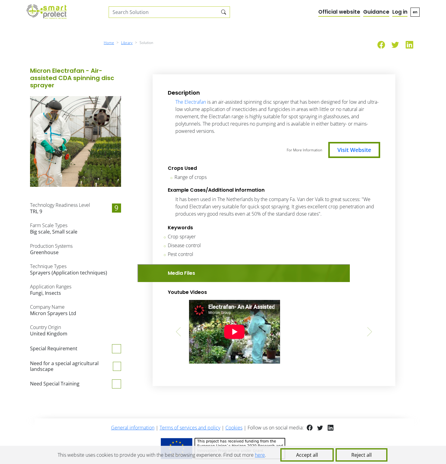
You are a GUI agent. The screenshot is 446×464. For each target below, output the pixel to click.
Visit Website (354, 149)
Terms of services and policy (190, 427)
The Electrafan (190, 102)
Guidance (376, 11)
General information (132, 427)
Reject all (361, 455)
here (260, 455)
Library (127, 42)
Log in (399, 11)
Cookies (233, 427)
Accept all (307, 455)
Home (109, 42)
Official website (339, 11)
